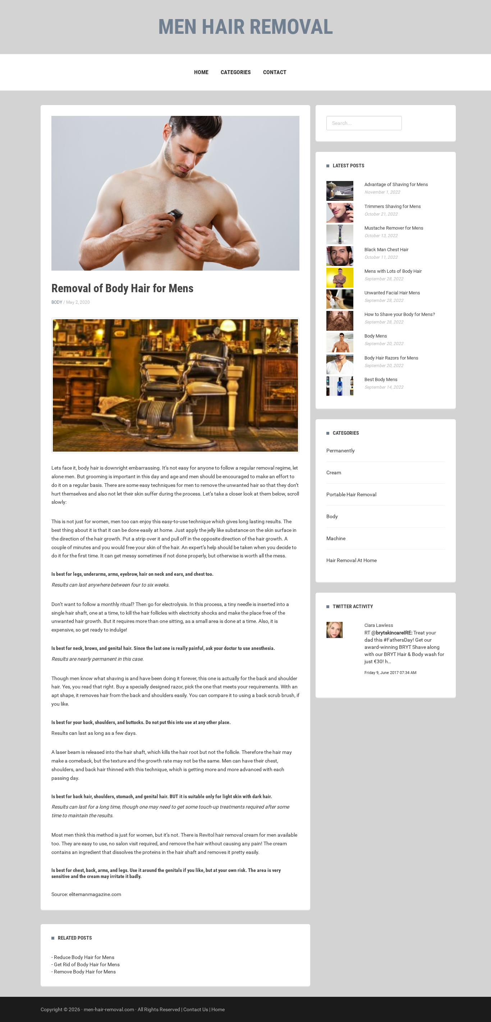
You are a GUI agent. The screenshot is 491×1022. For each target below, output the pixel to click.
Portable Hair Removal (351, 494)
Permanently (340, 450)
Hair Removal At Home (351, 560)
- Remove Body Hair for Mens (83, 971)
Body (56, 302)
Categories (236, 72)
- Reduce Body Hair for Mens (82, 957)
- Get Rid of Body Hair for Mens (85, 964)
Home (201, 72)
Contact (274, 72)
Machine (335, 538)
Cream (333, 472)
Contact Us (195, 1009)
